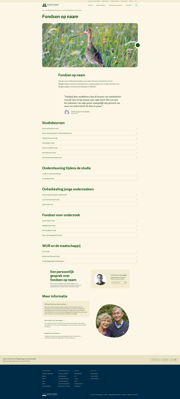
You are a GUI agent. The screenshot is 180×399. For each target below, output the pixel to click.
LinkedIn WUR (94, 373)
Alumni (75, 381)
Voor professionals (46, 386)
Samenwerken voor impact (64, 386)
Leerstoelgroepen (62, 376)
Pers (75, 376)
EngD (43, 381)
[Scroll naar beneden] (138, 45)
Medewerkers (77, 386)
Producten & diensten (63, 381)
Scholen (76, 378)
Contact (131, 1)
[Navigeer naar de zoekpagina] (136, 5)
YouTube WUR (94, 376)
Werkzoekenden (78, 373)
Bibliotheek (123, 1)
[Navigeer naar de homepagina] (50, 5)
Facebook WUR (94, 378)
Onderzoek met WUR (63, 373)
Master (43, 378)
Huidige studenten (114, 1)
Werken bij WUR (105, 1)
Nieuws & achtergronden (63, 383)
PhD (43, 383)
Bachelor (44, 376)
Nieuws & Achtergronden (94, 1)
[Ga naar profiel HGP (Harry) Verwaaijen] (100, 279)
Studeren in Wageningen (47, 373)
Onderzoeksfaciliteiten (63, 378)
